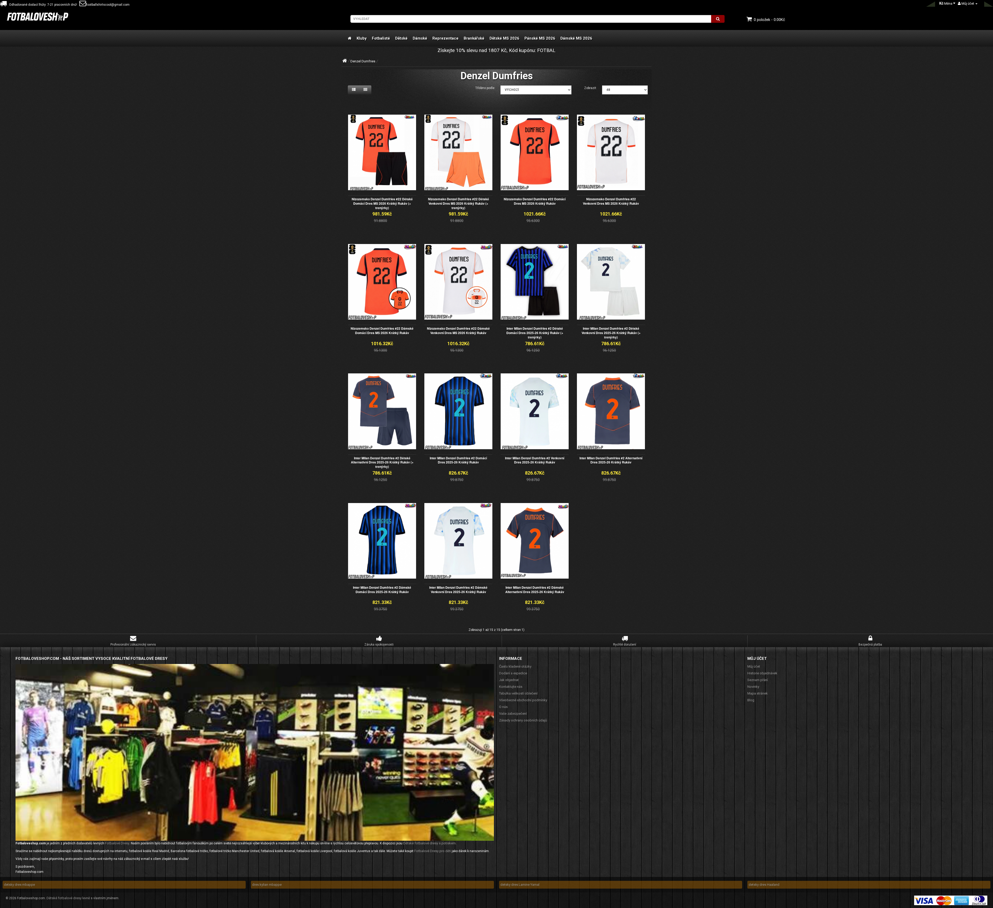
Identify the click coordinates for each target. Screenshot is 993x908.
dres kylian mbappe (267, 885)
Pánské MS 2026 (539, 38)
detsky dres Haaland (764, 885)
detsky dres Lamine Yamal (519, 885)
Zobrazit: (590, 88)
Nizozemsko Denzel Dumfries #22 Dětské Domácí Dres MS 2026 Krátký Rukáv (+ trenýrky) (382, 203)
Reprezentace (445, 38)
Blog (750, 700)
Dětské (401, 38)
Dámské (420, 38)
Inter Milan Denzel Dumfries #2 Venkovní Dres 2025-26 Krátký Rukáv (534, 460)
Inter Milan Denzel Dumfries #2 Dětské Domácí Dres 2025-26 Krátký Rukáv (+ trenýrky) (534, 332)
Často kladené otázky (515, 666)
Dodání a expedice (513, 673)
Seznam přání (757, 680)
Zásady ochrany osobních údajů (523, 720)
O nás (503, 707)
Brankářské (474, 38)
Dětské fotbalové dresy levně (68, 898)
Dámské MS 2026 (576, 38)
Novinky (753, 687)
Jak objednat (509, 680)
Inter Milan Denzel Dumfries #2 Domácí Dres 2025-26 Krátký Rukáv (458, 460)
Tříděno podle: (485, 88)
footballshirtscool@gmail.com (108, 4)
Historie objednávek (762, 673)
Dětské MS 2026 (504, 38)
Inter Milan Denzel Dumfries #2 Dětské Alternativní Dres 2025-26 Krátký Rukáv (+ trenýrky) (382, 462)
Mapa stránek (757, 693)
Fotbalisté (381, 38)
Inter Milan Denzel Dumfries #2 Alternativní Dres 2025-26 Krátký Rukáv (611, 460)
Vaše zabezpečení (513, 713)
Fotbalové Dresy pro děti (432, 851)
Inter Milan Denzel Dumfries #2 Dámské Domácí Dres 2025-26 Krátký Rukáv (382, 589)
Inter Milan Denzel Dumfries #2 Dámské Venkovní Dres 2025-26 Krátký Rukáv (458, 589)
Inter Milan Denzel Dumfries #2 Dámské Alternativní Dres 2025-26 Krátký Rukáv (534, 589)
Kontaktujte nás (510, 687)
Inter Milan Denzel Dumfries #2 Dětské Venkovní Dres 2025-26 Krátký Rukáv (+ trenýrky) (611, 332)
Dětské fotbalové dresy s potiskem (429, 843)
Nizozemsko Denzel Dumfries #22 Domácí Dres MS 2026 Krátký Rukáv (535, 201)
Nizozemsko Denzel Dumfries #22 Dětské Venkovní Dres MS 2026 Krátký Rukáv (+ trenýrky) (458, 203)
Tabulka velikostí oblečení (518, 693)
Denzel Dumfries (362, 61)
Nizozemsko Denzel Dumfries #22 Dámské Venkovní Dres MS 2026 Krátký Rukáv (458, 330)
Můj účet (753, 666)
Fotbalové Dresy (117, 843)
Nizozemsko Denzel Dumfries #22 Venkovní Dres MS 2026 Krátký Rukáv (611, 201)
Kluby (362, 38)
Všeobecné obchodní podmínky (523, 700)
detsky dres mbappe (19, 885)
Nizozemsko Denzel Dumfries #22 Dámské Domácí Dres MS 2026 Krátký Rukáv (382, 330)
